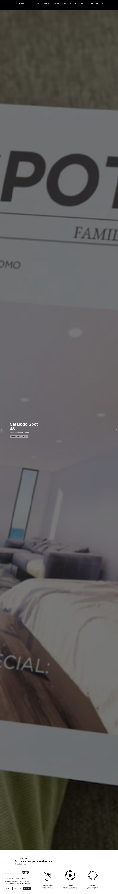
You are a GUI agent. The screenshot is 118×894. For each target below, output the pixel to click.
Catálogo (47, 3)
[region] (18, 882)
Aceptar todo (27, 888)
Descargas (73, 3)
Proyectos (56, 3)
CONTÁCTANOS (18, 440)
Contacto (82, 3)
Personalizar (8, 888)
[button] (1, 430)
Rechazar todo (17, 888)
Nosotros (38, 3)
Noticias (64, 3)
